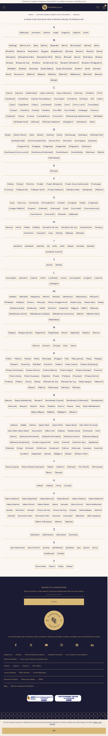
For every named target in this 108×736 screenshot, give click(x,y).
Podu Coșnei (71, 365)
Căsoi (92, 122)
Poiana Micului (33, 370)
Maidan (12, 297)
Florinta (30, 184)
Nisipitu (86, 333)
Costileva (24, 111)
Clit (92, 99)
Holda (27, 228)
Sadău (23, 425)
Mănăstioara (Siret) (18, 314)
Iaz (48, 246)
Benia (64, 46)
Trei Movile (84, 467)
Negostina (40, 333)
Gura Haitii (76, 209)
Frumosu (9, 190)
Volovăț (11, 516)
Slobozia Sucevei (72, 437)
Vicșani (73, 510)
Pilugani (58, 359)
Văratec (58, 522)
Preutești (77, 376)
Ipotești (90, 246)
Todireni (60, 467)
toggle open (4, 7)
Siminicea (87, 431)
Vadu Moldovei (12, 499)
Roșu (42, 406)
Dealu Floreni (20, 135)
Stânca (65, 448)
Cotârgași (82, 111)
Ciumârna (72, 99)
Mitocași (41, 303)
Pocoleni (48, 365)
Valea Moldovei (96, 499)
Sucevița (98, 448)
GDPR (40, 679)
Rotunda (12, 406)
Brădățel (12, 69)
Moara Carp (75, 303)
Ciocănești (10, 99)
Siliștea (61, 431)
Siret (97, 431)
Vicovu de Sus (59, 510)
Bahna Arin (25, 46)
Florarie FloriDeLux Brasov (35, 655)
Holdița (36, 228)
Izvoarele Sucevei (54, 252)
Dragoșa (36, 147)
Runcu (61, 406)
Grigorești (93, 203)
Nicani (64, 333)
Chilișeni (90, 93)
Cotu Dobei (69, 111)
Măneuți (94, 308)
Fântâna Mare (72, 190)
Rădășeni (62, 412)
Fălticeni (99, 190)
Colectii (7, 666)
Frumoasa (96, 184)
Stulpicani (54, 448)
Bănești (98, 75)
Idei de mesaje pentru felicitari (22, 686)
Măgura (74, 308)
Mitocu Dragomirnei (57, 303)
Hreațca (98, 228)
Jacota (49, 265)
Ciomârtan (23, 99)
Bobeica (21, 52)
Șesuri (86, 548)
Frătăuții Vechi (38, 190)
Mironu (30, 303)
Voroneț (56, 516)
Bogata (44, 52)
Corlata (58, 105)
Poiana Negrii (66, 370)
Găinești (62, 214)
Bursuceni (19, 75)
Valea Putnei (28, 505)
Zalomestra (48, 535)
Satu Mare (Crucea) (88, 425)
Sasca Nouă (71, 425)
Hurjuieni (41, 233)
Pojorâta (46, 376)
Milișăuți (20, 303)
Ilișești (70, 246)
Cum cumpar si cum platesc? (77, 655)
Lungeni (87, 278)
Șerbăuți (70, 548)
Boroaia (69, 52)
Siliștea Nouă (74, 431)
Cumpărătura (43, 116)
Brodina (36, 63)
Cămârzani (82, 122)
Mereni (46, 297)
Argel (55, 33)
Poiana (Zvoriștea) (14, 370)
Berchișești (75, 46)
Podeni (58, 365)
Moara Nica (89, 303)
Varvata (64, 505)
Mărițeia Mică (93, 314)
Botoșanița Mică (44, 57)
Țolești (70, 567)
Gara (12, 203)
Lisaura (33, 278)
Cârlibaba (97, 116)
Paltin (9, 359)
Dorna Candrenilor (37, 141)
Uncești (67, 486)
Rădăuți (50, 412)
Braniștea (87, 57)
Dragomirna (23, 147)
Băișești (41, 75)
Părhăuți (65, 388)
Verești (30, 510)
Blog (6, 686)
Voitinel (98, 510)
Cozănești (10, 116)
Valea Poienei (13, 505)
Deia (32, 135)
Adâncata (23, 33)
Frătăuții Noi (22, 190)
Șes (78, 548)
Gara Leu (22, 203)
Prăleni (19, 382)
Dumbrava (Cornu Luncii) (16, 152)
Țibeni (52, 567)
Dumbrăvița (77, 152)
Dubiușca (86, 147)
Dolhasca (82, 135)
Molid (42, 308)
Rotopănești (97, 401)
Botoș (99, 52)
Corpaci (13, 111)
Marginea (35, 297)
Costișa (35, 111)
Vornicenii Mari (25, 516)
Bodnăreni (33, 52)
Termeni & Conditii (11, 679)
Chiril (99, 93)
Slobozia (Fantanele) (29, 437)
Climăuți (84, 99)
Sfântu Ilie (50, 431)
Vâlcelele (80, 516)
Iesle (62, 246)
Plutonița (25, 365)
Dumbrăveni (62, 152)
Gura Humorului (91, 209)
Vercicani (20, 510)
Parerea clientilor (10, 659)
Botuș (58, 57)
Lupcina (98, 278)
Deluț (59, 135)
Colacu (35, 105)
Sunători (24, 454)
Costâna (46, 111)
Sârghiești (36, 454)
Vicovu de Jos (43, 510)
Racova (8, 401)
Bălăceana (75, 75)
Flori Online (37, 666)
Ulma (58, 486)
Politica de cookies (28, 679)
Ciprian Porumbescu (41, 99)
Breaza (9, 63)
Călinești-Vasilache (51, 122)
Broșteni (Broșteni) (70, 63)
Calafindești (31, 93)
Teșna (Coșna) (12, 467)
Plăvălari (37, 365)
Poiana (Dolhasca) (89, 365)
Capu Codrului (47, 93)
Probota (9, 382)
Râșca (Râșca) (37, 412)
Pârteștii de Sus (68, 382)
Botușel (67, 57)
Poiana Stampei (83, 370)
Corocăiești (93, 105)
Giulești (61, 203)
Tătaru (49, 473)
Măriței (80, 314)
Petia (36, 359)
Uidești (49, 486)
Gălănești (73, 214)
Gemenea (33, 203)
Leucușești (11, 278)
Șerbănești (57, 548)
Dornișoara (80, 141)
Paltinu (18, 359)
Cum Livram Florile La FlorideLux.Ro (33, 659)
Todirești (71, 467)
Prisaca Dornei (92, 376)
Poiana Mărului (50, 370)
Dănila (101, 152)
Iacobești (29, 246)
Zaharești (35, 535)
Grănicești (55, 209)
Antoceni (36, 33)
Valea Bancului (47, 499)
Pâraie (37, 382)
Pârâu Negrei (85, 382)
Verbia (9, 510)
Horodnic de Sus (69, 228)
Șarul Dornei (34, 548)
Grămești (43, 209)
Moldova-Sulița (17, 308)
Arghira (76, 33)
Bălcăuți (52, 75)
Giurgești (72, 203)
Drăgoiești (61, 147)
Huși (51, 233)
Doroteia (92, 141)
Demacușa (70, 135)
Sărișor (68, 454)
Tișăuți (50, 467)
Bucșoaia (33, 69)
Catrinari (78, 93)
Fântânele (87, 190)
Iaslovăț (40, 246)
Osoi (65, 346)
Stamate (10, 448)
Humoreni (29, 233)
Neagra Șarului (25, 333)
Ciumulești (59, 99)
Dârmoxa (90, 152)
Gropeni (31, 209)
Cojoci (12, 105)
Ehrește (54, 171)
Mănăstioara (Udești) (40, 314)
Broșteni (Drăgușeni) (92, 63)
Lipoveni (23, 278)
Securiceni (37, 431)
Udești (40, 486)
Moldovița (31, 308)
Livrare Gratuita (10, 673)
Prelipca (66, 376)
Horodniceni (86, 228)
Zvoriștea (73, 535)
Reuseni (38, 401)
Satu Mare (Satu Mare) (18, 431)
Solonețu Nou (79, 443)
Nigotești (75, 333)
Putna (28, 382)
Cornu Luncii (79, 105)
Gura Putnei (36, 214)
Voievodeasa (85, 510)
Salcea (33, 425)
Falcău (10, 184)
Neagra (11, 333)
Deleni (40, 135)
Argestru (66, 33)
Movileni (52, 308)
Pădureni (99, 382)
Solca (56, 443)
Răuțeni (73, 412)
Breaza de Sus (22, 63)
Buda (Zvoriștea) (64, 69)
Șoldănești (49, 554)
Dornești (67, 141)
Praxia (56, 376)
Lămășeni (54, 284)
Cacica (9, 93)
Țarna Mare (40, 567)
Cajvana (19, 93)
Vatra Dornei (77, 505)
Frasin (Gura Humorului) (76, 184)
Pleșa (88, 359)
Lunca (63, 278)
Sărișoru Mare (81, 454)
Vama (55, 505)
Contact (19, 655)
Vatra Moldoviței (93, 505)
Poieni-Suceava (31, 376)
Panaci (28, 359)
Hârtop (59, 233)
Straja (19, 448)
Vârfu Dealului (93, 516)
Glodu (82, 203)
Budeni (78, 69)
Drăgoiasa (48, 147)
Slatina (13, 437)
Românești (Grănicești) (77, 401)
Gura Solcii (50, 214)
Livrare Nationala (39, 673)
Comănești (46, 105)
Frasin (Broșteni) (54, 184)
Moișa (100, 303)
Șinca (95, 548)
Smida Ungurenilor (42, 443)
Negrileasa (53, 333)
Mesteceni (68, 297)
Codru (100, 99)
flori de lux (52, 7)
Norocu (96, 333)
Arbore (46, 33)
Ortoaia (56, 346)
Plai (66, 359)
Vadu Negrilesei (29, 499)
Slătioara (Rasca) (90, 437)
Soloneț (65, 443)
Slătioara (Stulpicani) (19, 443)
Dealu (8, 135)
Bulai (87, 69)
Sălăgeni (58, 454)
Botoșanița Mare (26, 57)
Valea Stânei (43, 505)
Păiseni (31, 388)
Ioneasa (80, 246)
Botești (90, 52)
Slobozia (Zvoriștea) (51, 437)
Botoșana (10, 57)
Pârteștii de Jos (50, 382)
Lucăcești (53, 278)
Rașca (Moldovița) (23, 401)
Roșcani (23, 406)
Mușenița (63, 308)
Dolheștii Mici (96, 135)
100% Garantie (24, 673)
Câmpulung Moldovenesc (78, 116)
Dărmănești (54, 158)
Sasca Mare (44, 425)
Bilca (96, 46)
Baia (36, 46)
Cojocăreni (23, 105)
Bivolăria (10, 52)
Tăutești (58, 473)
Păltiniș (41, 388)
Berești (87, 46)
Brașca (98, 57)
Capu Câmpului (64, 93)
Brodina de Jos (50, 63)
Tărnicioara (97, 467)
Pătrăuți (76, 388)
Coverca (94, 111)
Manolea (23, 297)
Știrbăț (60, 554)
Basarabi (54, 46)
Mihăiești (9, 303)
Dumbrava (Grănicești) (42, 152)
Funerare (26, 666)
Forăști (40, 184)
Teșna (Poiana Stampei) (33, 467)
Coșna (21, 116)
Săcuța (47, 454)
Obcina (35, 346)
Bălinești (63, 75)
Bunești (96, 69)
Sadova (14, 425)
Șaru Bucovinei (18, 548)
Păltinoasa (53, 388)
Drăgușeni (74, 147)
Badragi (13, 46)
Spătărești (93, 443)
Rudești (51, 406)
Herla (18, 228)
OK (54, 731)
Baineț (44, 46)
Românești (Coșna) (54, 401)
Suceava (87, 448)
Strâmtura (41, 448)
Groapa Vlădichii (16, 209)
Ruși (78, 406)
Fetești (20, 184)
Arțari (86, 33)
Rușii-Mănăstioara (91, 406)
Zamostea (61, 535)
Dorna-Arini (54, 141)
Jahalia (58, 265)
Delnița (50, 135)
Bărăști (54, 80)
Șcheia (46, 548)
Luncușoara (75, 278)
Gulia (65, 209)
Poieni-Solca (15, 376)
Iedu (55, 246)
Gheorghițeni (47, 203)
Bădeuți (31, 75)
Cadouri (16, 666)
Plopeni (14, 365)
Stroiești (29, 448)
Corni (67, 105)
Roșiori (33, 406)
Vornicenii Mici (42, 516)
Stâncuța (76, 448)
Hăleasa (69, 233)
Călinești (35, 122)
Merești (56, 297)
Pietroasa (46, 359)
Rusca (70, 406)
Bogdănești (56, 52)
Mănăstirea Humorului (63, 314)
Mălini (84, 308)
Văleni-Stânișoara (43, 522)
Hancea (9, 228)
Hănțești (80, 233)
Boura (77, 57)
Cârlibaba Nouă (20, 122)
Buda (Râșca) (47, 69)
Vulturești (67, 516)
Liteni (43, 278)
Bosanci (80, 52)
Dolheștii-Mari (18, 141)
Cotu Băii (57, 111)
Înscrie (54, 602)
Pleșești (98, 359)
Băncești (87, 75)
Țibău (60, 567)
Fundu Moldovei (55, 190)
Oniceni (46, 346)
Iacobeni (18, 246)
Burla (8, 75)
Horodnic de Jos (50, 228)
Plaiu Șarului (77, 359)
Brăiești (22, 69)
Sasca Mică (57, 425)
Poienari (98, 370)
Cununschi (58, 116)
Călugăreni (68, 122)
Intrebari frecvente (55, 655)
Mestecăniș (81, 297)
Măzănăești (54, 320)
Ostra (73, 346)
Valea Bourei (63, 499)
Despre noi (8, 655)
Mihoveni (94, 297)
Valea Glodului (79, 499)
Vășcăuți (69, 522)
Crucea (30, 116)
